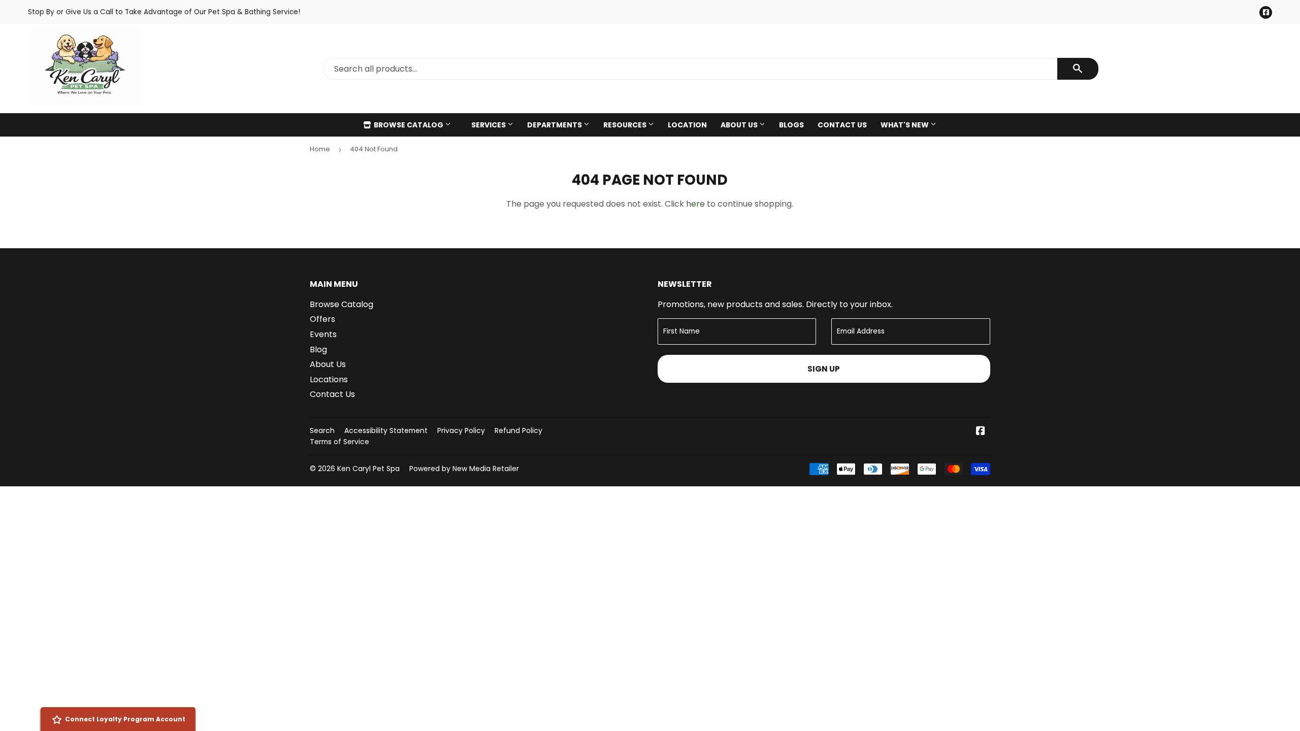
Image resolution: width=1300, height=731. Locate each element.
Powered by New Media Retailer (464, 468)
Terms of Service (339, 442)
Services (489, 125)
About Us (740, 125)
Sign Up (823, 368)
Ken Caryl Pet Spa (368, 468)
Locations (329, 379)
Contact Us (842, 125)
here (695, 204)
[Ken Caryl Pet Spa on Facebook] (980, 432)
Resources (625, 125)
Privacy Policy (461, 430)
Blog (318, 349)
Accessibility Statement (386, 430)
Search (322, 430)
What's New (905, 125)
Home (320, 149)
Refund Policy (518, 430)
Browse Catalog (408, 125)
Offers (322, 319)
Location (687, 125)
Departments (555, 125)
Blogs (791, 125)
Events (323, 334)
